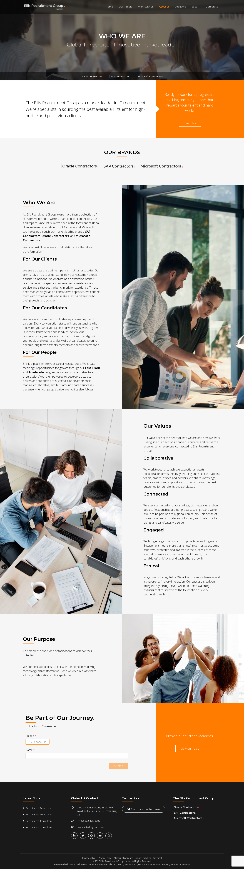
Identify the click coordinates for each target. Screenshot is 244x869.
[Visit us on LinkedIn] (75, 835)
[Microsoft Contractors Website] (150, 76)
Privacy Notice (89, 858)
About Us (164, 6)
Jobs (194, 6)
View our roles (190, 749)
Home (109, 6)
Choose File (39, 742)
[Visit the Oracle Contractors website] (79, 166)
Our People (125, 6)
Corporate (212, 6)
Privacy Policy (104, 858)
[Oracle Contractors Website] (92, 76)
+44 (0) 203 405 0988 (88, 820)
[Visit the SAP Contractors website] (118, 166)
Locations (180, 6)
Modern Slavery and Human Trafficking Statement (138, 858)
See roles (190, 123)
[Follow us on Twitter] (84, 835)
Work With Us (145, 6)
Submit (118, 766)
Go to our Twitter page (145, 809)
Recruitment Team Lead (39, 808)
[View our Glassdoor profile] (109, 835)
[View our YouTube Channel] (101, 835)
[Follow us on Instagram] (92, 835)
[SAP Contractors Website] (120, 76)
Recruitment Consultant (39, 821)
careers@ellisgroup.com (90, 827)
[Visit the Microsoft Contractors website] (161, 166)
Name (30, 750)
